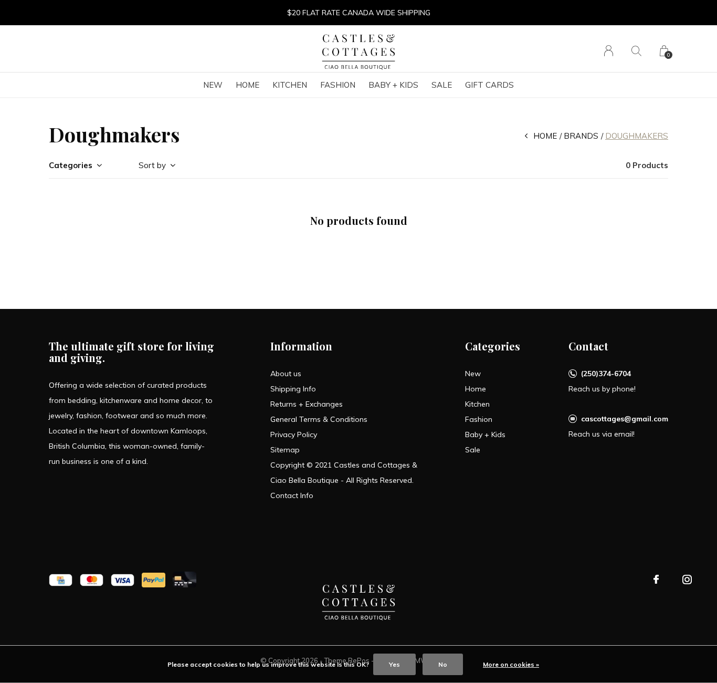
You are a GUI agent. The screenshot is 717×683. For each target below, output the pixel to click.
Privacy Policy (293, 434)
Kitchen (289, 85)
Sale (441, 85)
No (442, 664)
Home (247, 85)
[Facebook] (656, 579)
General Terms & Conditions (318, 419)
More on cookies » (511, 664)
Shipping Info (293, 389)
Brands (581, 136)
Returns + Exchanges (306, 404)
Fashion (337, 85)
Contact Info (291, 495)
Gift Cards (489, 85)
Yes (394, 664)
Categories (70, 165)
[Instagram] (687, 579)
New (213, 85)
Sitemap (285, 449)
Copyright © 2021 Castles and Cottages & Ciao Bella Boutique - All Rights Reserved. (343, 472)
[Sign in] (608, 51)
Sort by (152, 165)
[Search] (636, 51)
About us (285, 373)
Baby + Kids (393, 85)
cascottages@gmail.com (624, 418)
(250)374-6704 (606, 373)
